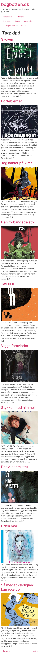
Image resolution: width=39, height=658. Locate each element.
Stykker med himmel (18, 407)
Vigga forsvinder (14, 346)
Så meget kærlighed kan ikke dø (17, 587)
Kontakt (24, 25)
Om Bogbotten (9, 25)
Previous (5, 651)
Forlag (17, 21)
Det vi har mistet (14, 467)
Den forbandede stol (18, 222)
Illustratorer (7, 21)
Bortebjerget (11, 101)
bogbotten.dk (15, 4)
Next (35, 651)
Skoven (7, 39)
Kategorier (28, 21)
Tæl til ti (7, 284)
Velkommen (7, 17)
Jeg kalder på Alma (16, 163)
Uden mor (9, 526)
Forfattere (19, 17)
